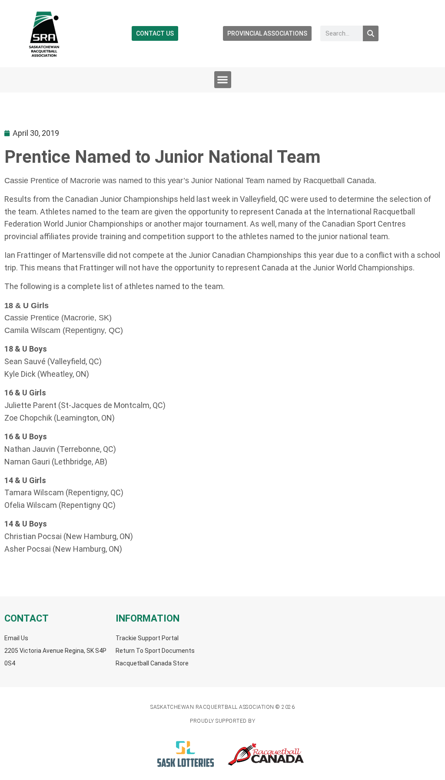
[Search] (371, 33)
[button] (222, 79)
